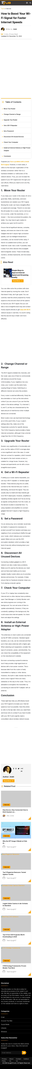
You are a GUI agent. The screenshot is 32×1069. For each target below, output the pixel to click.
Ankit (15, 29)
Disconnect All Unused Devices (14, 136)
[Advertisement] (16, 70)
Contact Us (18, 1060)
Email (2, 1017)
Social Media (5, 1024)
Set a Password (9, 131)
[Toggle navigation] (27, 3)
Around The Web (6, 1021)
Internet (6, 805)
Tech (2, 8)
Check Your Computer (11, 142)
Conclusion (7, 156)
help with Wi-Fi (25, 309)
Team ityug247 (11, 847)
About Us (11, 1060)
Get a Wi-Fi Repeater (10, 125)
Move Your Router (9, 109)
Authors (26, 1059)
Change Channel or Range (12, 114)
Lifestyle (3, 1028)
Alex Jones (10, 816)
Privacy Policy (4, 1060)
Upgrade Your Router (10, 120)
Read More (16, 281)
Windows (4, 1031)
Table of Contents (13, 102)
